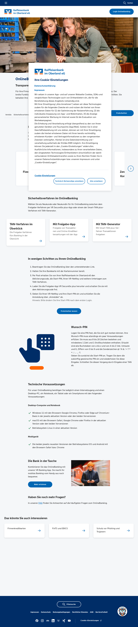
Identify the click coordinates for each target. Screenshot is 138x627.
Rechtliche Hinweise (80, 612)
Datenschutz (46, 612)
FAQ (40, 503)
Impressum (34, 612)
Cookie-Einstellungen (45, 175)
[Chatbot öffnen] (122, 611)
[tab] (8, 114)
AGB (91, 612)
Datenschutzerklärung (44, 85)
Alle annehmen (96, 181)
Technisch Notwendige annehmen (69, 181)
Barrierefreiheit (102, 612)
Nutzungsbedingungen (61, 612)
